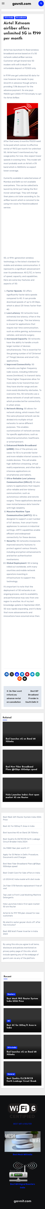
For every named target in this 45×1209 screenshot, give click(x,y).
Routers (11, 994)
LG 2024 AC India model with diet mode (21, 879)
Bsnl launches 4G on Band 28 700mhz (20, 832)
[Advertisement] (23, 233)
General (11, 1074)
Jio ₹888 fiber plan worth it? (16, 848)
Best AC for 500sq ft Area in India (19, 826)
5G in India (9, 18)
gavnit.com (21, 4)
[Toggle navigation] (3, 3)
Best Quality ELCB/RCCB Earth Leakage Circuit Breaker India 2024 (22, 1081)
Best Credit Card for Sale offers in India (21, 873)
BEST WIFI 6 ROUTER (22, 1124)
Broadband (21, 18)
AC (9, 1021)
